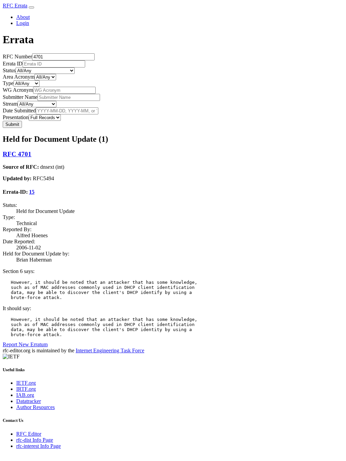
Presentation (16, 117)
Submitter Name (20, 97)
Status (9, 70)
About (23, 17)
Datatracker (28, 401)
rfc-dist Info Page (34, 440)
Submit (12, 124)
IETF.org (26, 383)
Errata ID (13, 63)
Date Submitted (19, 110)
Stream (10, 104)
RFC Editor (28, 434)
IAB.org (25, 395)
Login (22, 23)
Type (8, 83)
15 (31, 192)
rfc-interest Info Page (38, 446)
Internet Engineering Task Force (110, 350)
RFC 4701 (17, 154)
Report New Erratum (25, 344)
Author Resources (35, 407)
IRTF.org (26, 389)
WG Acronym (18, 90)
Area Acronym (18, 77)
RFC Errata (15, 5)
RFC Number (17, 56)
